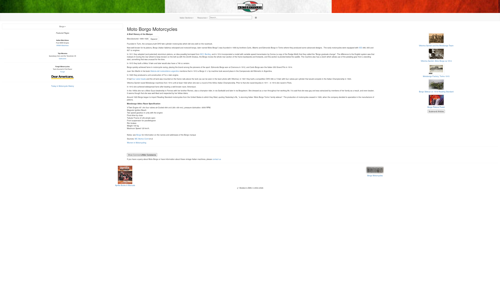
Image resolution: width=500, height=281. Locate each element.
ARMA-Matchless (62, 45)
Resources (201, 17)
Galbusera (62, 58)
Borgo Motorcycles (375, 175)
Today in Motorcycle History (62, 86)
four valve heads (139, 79)
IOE (360, 47)
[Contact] (255, 17)
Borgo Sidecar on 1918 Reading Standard (436, 91)
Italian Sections (186, 17)
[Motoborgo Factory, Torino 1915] (436, 69)
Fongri (62, 72)
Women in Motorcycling (136, 142)
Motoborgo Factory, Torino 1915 (436, 76)
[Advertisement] (250, 207)
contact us (217, 159)
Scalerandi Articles (436, 111)
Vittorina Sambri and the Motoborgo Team (436, 45)
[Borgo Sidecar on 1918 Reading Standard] (436, 84)
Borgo (61, 26)
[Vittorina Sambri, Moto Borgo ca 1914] (436, 53)
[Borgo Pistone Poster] (436, 99)
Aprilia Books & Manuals (125, 185)
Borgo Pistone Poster (436, 107)
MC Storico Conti (142, 138)
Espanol (154, 39)
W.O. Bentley (205, 54)
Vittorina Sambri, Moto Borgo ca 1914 (436, 61)
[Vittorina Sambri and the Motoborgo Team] (436, 38)
